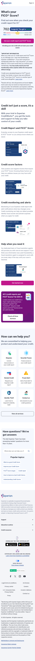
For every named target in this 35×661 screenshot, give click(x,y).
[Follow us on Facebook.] (10, 576)
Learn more (18, 79)
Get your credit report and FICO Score (17, 41)
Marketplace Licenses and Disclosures (12, 640)
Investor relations (26, 590)
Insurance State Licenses (8, 644)
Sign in (31, 3)
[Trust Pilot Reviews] (17, 570)
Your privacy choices (17, 565)
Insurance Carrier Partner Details (11, 647)
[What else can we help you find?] (28, 451)
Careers (26, 586)
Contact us (26, 593)
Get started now (17, 283)
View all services (17, 414)
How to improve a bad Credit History (14, 475)
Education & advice (7, 525)
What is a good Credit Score (12, 462)
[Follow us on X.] (15, 576)
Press (9, 595)
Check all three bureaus (13, 317)
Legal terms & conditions (9, 583)
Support (3, 519)
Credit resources (6, 530)
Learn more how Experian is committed (17, 556)
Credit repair (22, 471)
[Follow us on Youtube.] (24, 576)
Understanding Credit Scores (12, 479)
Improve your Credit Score (11, 466)
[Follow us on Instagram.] (19, 576)
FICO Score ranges (9, 471)
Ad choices (26, 583)
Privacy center (9, 586)
